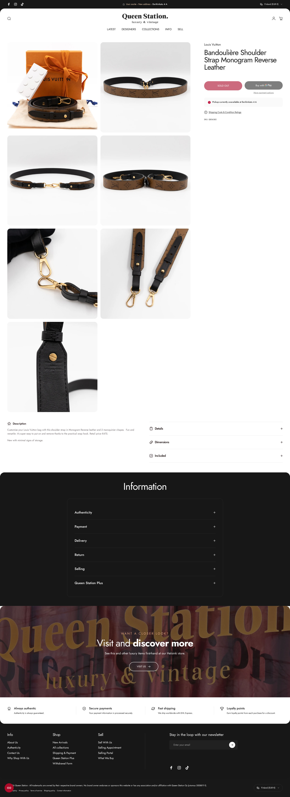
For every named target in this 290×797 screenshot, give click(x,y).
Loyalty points (236, 708)
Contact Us (13, 753)
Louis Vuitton (212, 44)
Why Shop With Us (18, 758)
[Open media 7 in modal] (52, 367)
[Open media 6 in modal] (145, 274)
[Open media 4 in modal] (145, 180)
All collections (61, 748)
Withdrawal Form (62, 763)
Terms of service (36, 790)
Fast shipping (166, 708)
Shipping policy (49, 790)
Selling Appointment (109, 748)
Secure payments (100, 708)
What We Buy (106, 758)
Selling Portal (105, 753)
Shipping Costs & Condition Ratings (225, 112)
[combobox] (271, 4)
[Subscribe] (232, 745)
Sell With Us (105, 742)
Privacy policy (24, 790)
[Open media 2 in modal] (145, 87)
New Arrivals (60, 742)
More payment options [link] (264, 92)
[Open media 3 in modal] (52, 180)
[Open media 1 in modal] (52, 87)
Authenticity (14, 748)
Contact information (64, 790)
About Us (12, 742)
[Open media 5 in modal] (52, 274)
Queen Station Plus (63, 758)
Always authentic (25, 708)
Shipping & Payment (64, 753)
